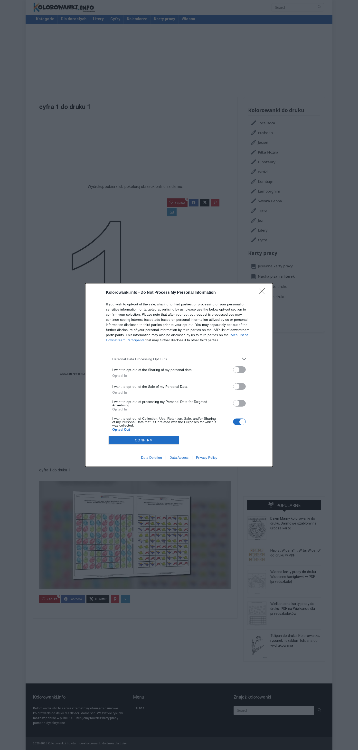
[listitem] (179, 358)
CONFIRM (144, 440)
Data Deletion (151, 457)
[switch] (239, 369)
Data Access (179, 457)
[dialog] (179, 375)
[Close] (263, 292)
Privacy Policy (206, 457)
